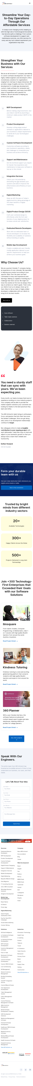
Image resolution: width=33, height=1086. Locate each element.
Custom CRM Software (7, 964)
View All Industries (22, 972)
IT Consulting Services (7, 884)
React (19, 866)
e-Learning (20, 937)
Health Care (20, 935)
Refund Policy (4, 1076)
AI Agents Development (7, 893)
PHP (18, 890)
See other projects (16, 738)
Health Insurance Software (8, 1040)
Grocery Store (21, 956)
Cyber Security (21, 951)
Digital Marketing (5, 876)
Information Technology (23, 932)
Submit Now (16, 823)
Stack (19, 900)
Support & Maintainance (7, 868)
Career (19, 859)
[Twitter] (25, 1069)
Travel (19, 945)
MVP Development (6, 855)
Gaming (19, 967)
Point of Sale (4, 952)
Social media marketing (7, 922)
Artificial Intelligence (6, 932)
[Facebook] (21, 1069)
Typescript (20, 884)
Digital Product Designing (8, 865)
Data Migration (5, 881)
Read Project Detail (9, 641)
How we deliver (21, 854)
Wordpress (20, 895)
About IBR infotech (22, 851)
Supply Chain (20, 964)
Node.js (19, 874)
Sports (19, 961)
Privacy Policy (12, 1076)
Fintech (19, 940)
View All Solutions (6, 1047)
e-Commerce (20, 948)
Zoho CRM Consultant (7, 886)
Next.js (19, 876)
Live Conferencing (6, 966)
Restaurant (20, 953)
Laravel (19, 887)
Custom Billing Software (7, 985)
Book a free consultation (16, 487)
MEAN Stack (20, 882)
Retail (19, 959)
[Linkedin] (30, 1069)
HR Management (5, 969)
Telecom (19, 943)
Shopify (19, 898)
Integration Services (6, 870)
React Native (4, 902)
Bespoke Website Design (7, 878)
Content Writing (5, 925)
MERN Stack (20, 879)
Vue (18, 871)
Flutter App (4, 907)
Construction (20, 969)
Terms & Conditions (21, 1076)
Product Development (7, 858)
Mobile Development (6, 873)
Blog (18, 856)
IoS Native (3, 904)
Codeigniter (20, 892)
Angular (19, 868)
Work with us (6, 300)
